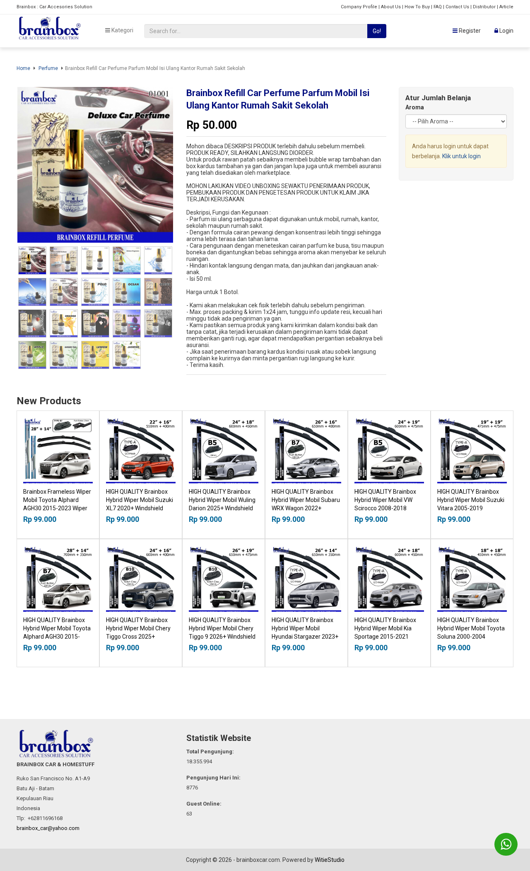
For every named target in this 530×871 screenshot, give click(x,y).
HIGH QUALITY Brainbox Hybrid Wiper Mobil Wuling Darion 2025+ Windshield (222, 500)
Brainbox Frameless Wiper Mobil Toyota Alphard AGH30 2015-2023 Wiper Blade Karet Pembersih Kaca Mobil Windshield (57, 508)
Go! (377, 31)
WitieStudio (329, 860)
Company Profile (359, 7)
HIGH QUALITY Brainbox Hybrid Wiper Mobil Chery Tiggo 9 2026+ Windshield (222, 628)
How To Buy (417, 7)
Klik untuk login (461, 156)
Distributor (484, 7)
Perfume (48, 68)
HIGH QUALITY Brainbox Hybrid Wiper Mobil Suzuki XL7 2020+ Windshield (139, 500)
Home (23, 68)
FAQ (438, 7)
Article (506, 7)
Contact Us (457, 7)
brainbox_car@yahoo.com (48, 828)
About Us (391, 7)
